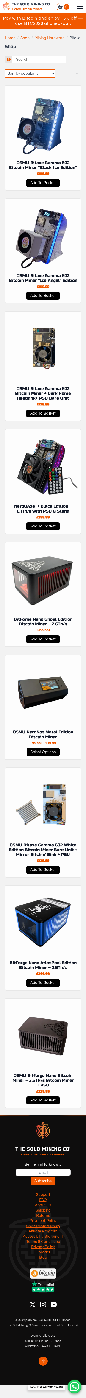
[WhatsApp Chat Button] (74, 1386)
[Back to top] (43, 1361)
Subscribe (43, 1181)
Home (10, 38)
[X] (32, 1304)
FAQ (43, 1200)
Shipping (43, 1210)
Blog (43, 1257)
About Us (43, 1205)
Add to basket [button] (43, 183)
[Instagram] (43, 1304)
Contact (43, 1252)
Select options (43, 752)
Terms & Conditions (43, 1242)
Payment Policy (43, 1221)
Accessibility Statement (43, 1237)
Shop (25, 38)
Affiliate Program (43, 1231)
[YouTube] (53, 1304)
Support (43, 1195)
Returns (43, 1216)
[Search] (8, 59)
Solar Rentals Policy (43, 1226)
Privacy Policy (43, 1247)
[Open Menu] (80, 7)
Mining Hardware (49, 38)
